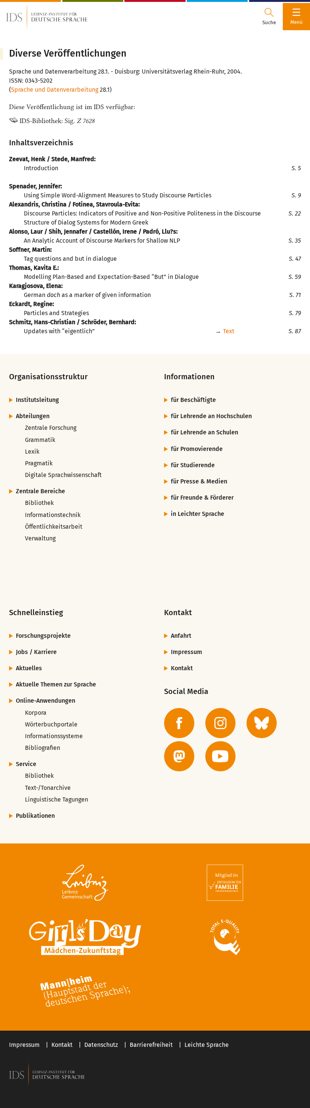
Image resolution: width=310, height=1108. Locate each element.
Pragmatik (39, 463)
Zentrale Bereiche (40, 491)
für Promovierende (197, 448)
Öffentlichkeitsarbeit (53, 526)
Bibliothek (39, 502)
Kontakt (182, 668)
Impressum (186, 652)
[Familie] (225, 883)
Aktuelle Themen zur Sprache (56, 684)
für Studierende (193, 465)
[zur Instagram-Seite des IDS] (220, 723)
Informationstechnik (53, 515)
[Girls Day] (85, 937)
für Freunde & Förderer (202, 497)
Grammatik (40, 439)
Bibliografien (42, 747)
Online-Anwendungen (45, 700)
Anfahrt (181, 635)
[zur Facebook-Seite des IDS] (179, 723)
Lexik (32, 451)
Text (228, 331)
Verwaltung (40, 538)
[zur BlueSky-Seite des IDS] (261, 723)
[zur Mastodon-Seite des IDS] (179, 756)
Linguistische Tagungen (56, 799)
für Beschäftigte (193, 399)
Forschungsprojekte (43, 635)
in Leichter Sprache (197, 513)
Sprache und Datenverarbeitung (54, 89)
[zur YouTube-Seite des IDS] (220, 756)
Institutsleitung (37, 399)
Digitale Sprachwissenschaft (63, 475)
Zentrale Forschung (50, 427)
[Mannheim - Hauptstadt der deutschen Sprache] (85, 991)
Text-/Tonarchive (48, 787)
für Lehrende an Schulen (204, 432)
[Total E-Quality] (225, 937)
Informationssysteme (54, 736)
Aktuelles (29, 668)
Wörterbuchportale (51, 724)
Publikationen (35, 815)
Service (26, 764)
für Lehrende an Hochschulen (211, 416)
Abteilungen (33, 416)
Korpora (35, 712)
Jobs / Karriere (36, 652)
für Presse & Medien (199, 481)
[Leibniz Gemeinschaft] (85, 883)
